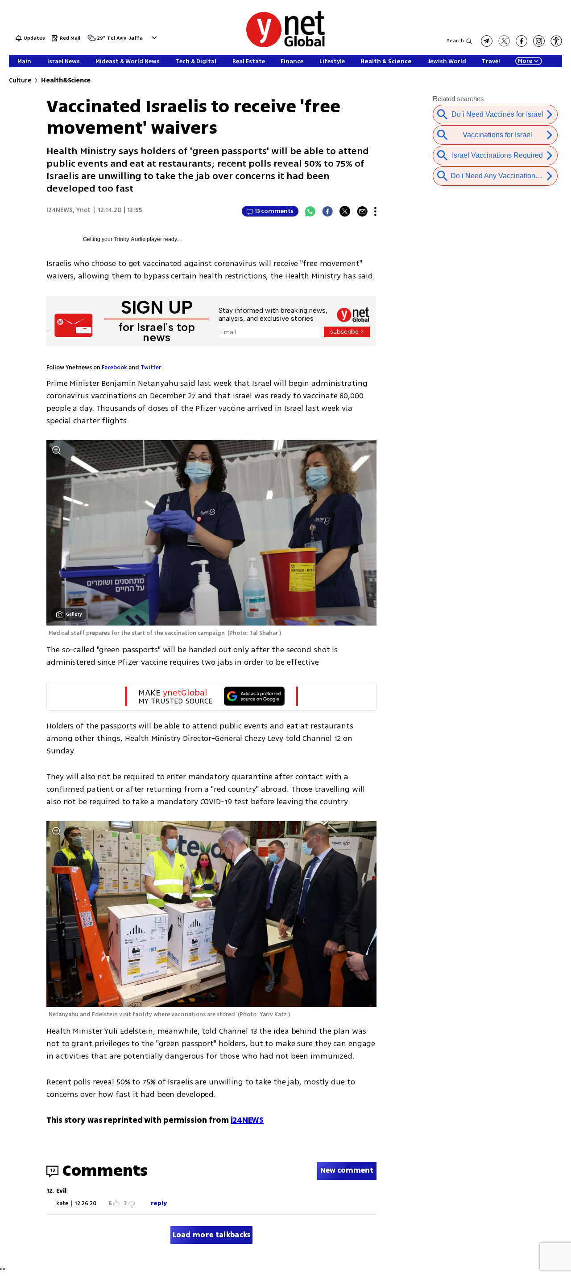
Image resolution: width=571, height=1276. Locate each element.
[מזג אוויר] (91, 40)
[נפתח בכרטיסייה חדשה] (486, 41)
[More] (375, 211)
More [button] (525, 61)
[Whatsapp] (310, 211)
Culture (20, 80)
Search (455, 41)
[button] (153, 37)
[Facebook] (327, 211)
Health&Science (66, 80)
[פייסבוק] (521, 41)
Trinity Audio (129, 239)
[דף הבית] (285, 45)
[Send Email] (362, 211)
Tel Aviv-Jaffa (125, 38)
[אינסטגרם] (539, 41)
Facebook (114, 368)
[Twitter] (344, 211)
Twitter (151, 368)
